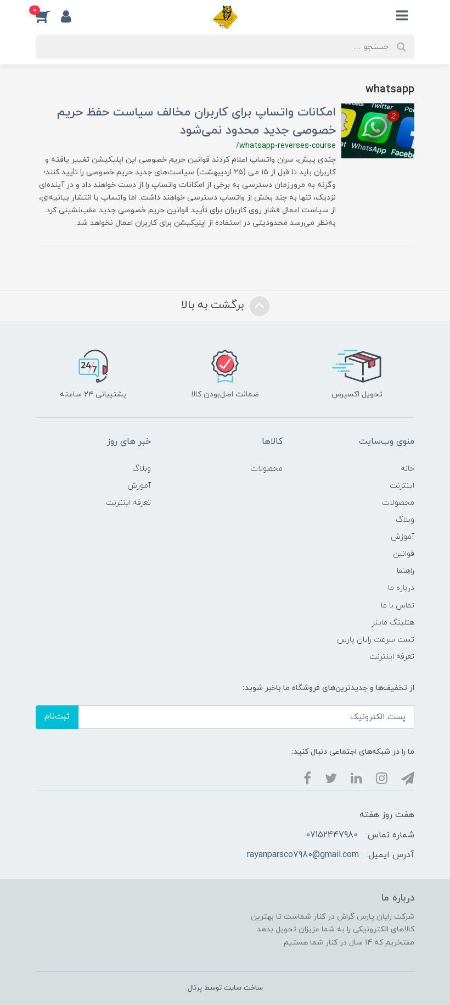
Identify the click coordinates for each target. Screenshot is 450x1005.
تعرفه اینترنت (391, 656)
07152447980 (332, 835)
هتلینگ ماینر (393, 622)
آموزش (402, 537)
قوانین (403, 554)
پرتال (195, 988)
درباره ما (401, 588)
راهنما (405, 571)
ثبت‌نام (57, 716)
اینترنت (402, 486)
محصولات (398, 503)
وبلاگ (405, 520)
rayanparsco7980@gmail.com (303, 855)
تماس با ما (397, 605)
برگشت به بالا (214, 305)
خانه (407, 468)
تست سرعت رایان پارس (375, 639)
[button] (48, 16)
